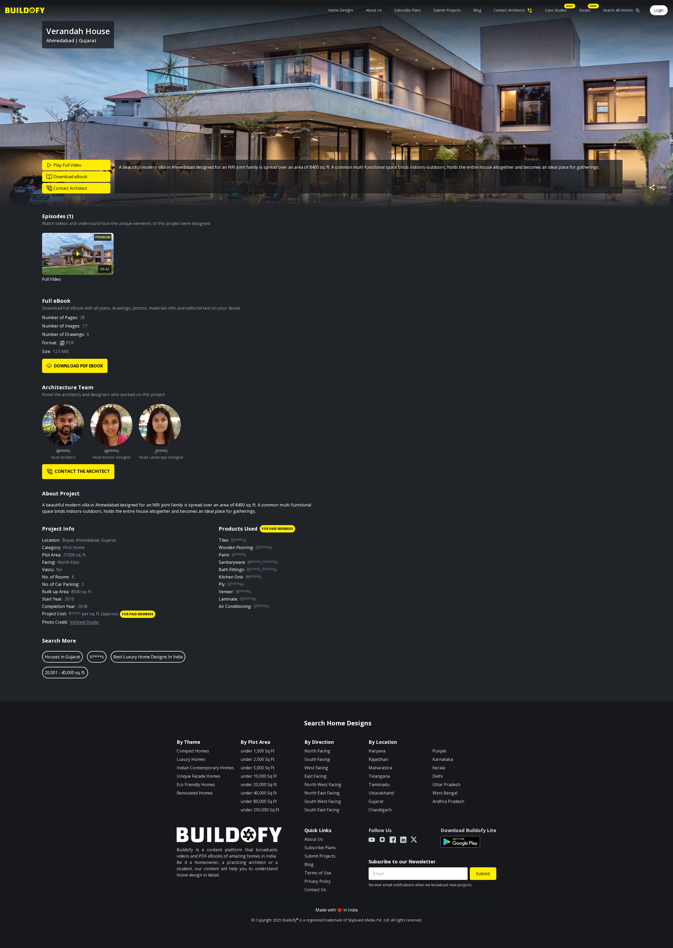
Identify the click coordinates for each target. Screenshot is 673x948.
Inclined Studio (84, 622)
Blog (477, 10)
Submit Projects (447, 10)
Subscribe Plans (407, 10)
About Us (374, 10)
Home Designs (340, 10)
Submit (483, 874)
